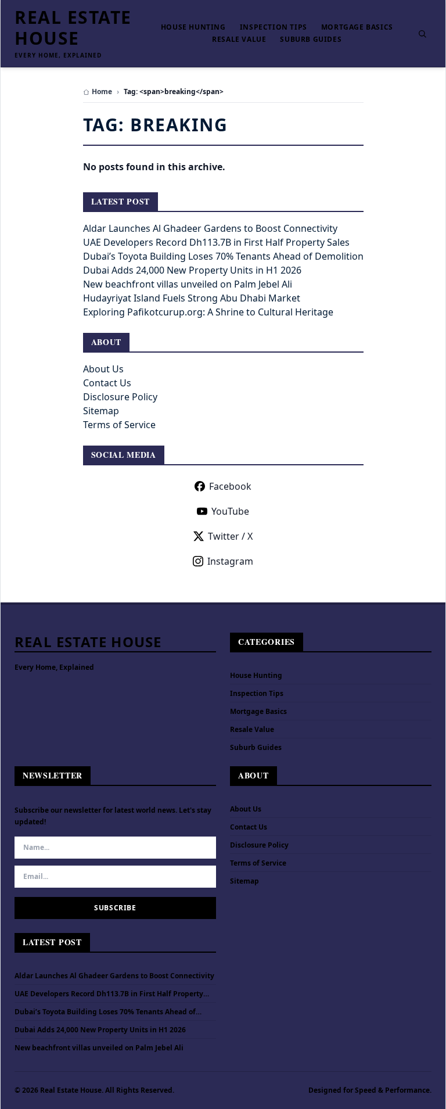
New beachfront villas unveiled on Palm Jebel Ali (187, 284)
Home (102, 91)
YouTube (230, 511)
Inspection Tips (273, 27)
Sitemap (101, 410)
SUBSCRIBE (115, 908)
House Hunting (193, 27)
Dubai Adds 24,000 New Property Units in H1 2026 (192, 270)
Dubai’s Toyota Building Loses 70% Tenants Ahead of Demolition (223, 256)
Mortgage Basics (357, 27)
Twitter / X (230, 536)
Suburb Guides (310, 39)
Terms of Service (119, 424)
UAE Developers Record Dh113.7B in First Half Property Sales (216, 242)
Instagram (230, 561)
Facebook (230, 486)
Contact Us (107, 382)
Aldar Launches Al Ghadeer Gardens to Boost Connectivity (210, 228)
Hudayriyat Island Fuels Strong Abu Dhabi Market (191, 298)
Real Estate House (73, 28)
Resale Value (239, 39)
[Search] (422, 33)
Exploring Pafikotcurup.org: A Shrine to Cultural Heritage (208, 312)
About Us (103, 369)
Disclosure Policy (120, 396)
